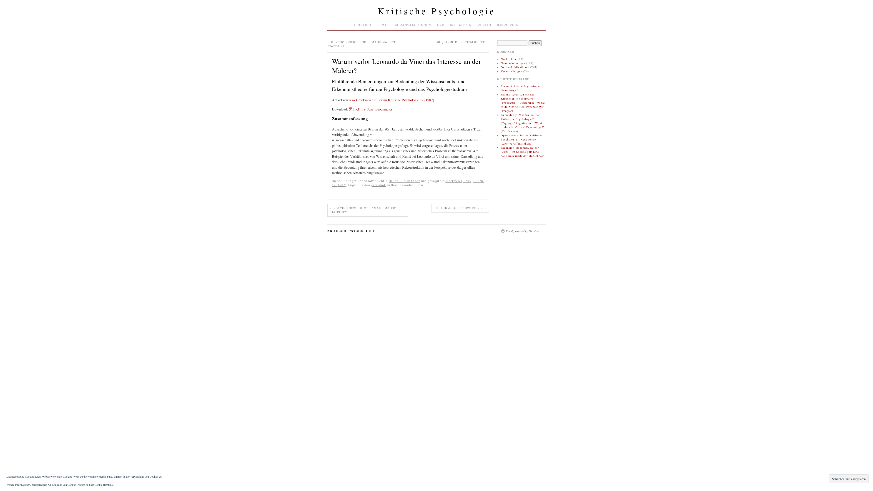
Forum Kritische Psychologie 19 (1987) (405, 100)
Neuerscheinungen (513, 63)
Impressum (508, 25)
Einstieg (362, 25)
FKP (440, 25)
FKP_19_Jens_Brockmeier (372, 109)
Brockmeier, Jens (458, 181)
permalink (378, 185)
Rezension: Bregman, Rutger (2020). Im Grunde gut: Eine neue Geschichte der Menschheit (522, 152)
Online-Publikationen (404, 181)
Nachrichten (509, 59)
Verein (484, 25)
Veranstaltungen (413, 25)
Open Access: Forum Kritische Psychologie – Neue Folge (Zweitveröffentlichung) (521, 139)
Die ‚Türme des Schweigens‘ (462, 42)
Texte (383, 25)
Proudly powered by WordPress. (523, 231)
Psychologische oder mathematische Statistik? (365, 210)
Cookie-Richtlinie (104, 484)
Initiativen (461, 25)
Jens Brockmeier (361, 100)
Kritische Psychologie (437, 11)
